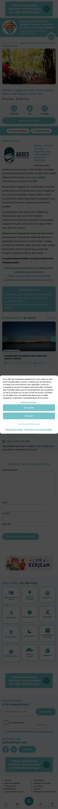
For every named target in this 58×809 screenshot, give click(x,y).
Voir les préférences (29, 424)
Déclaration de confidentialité (38, 429)
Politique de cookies (14, 429)
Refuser (29, 415)
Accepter (29, 407)
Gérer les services (28, 402)
